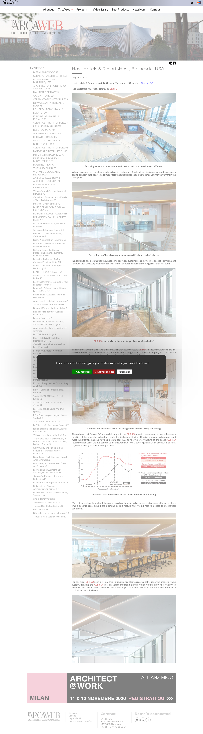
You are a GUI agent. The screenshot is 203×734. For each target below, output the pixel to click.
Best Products (120, 9)
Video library (100, 9)
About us (48, 9)
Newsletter (140, 9)
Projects (82, 9)
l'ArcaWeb (64, 9)
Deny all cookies (105, 371)
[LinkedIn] (10, 2)
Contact (155, 9)
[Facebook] (15, 2)
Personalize (124, 371)
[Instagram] (5, 2)
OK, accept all (83, 371)
